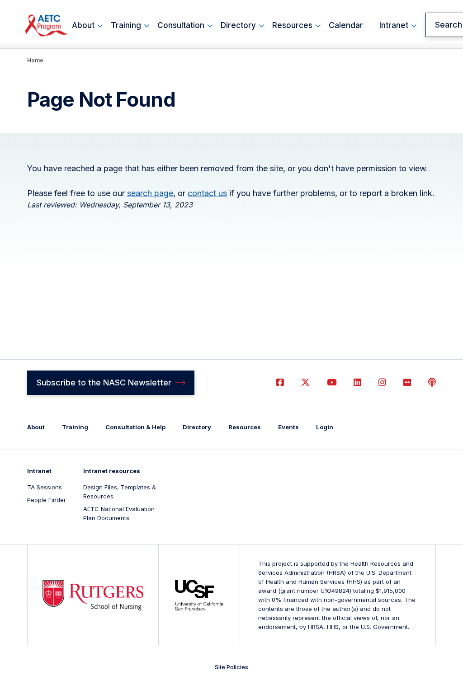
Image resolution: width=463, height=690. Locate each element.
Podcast (432, 382)
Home (35, 60)
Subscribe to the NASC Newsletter (104, 382)
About (83, 25)
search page (150, 193)
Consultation (180, 25)
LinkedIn (357, 382)
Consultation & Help (135, 427)
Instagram (382, 382)
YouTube (331, 382)
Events (288, 427)
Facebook (280, 382)
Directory (238, 25)
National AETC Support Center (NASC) (47, 25)
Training (126, 25)
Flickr (407, 382)
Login (324, 427)
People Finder (46, 499)
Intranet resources (111, 470)
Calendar (346, 25)
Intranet (393, 25)
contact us (207, 193)
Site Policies (231, 667)
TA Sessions (44, 487)
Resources (292, 25)
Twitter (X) (305, 382)
